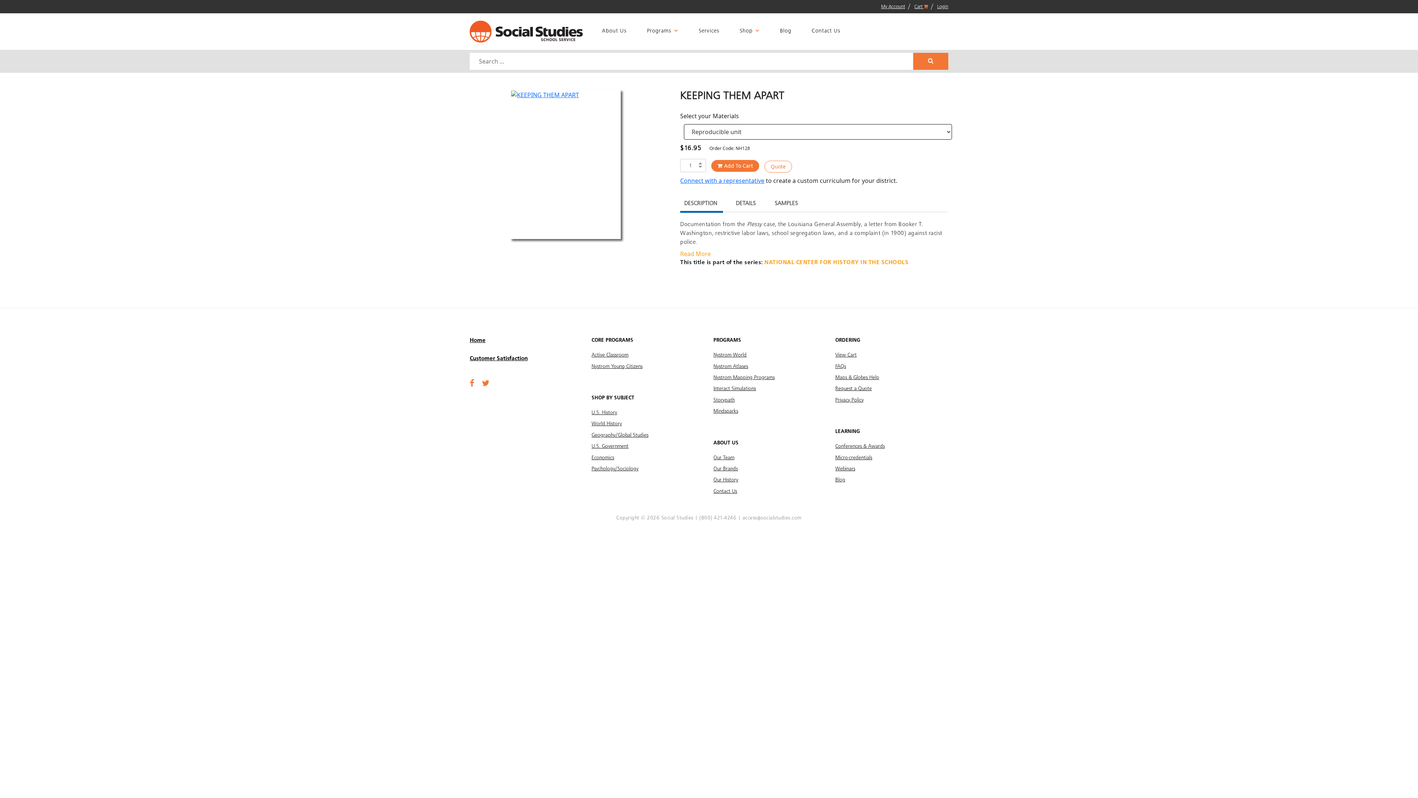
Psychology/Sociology (615, 468)
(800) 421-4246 (717, 518)
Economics (603, 457)
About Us (614, 31)
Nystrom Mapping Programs (744, 377)
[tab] (700, 204)
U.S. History (604, 412)
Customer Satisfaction (499, 359)
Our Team (723, 457)
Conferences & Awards (860, 446)
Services (709, 31)
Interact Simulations (734, 388)
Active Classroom (610, 355)
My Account (893, 6)
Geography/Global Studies (620, 435)
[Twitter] (485, 384)
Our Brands (725, 468)
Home (478, 341)
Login (942, 6)
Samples (786, 204)
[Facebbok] (472, 384)
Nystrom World (730, 355)
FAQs (840, 366)
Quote (778, 166)
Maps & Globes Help (857, 377)
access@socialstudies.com (772, 518)
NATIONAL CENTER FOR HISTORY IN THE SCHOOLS (836, 263)
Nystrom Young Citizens (617, 366)
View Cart (846, 355)
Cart (919, 6)
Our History (725, 479)
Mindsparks (725, 411)
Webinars (845, 468)
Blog (785, 31)
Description (700, 204)
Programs (659, 31)
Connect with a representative (722, 181)
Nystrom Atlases (730, 366)
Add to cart (738, 165)
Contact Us (826, 31)
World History (607, 423)
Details (746, 204)
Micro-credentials (853, 457)
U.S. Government (610, 446)
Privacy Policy (849, 400)
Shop (746, 31)
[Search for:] (692, 61)
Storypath (724, 400)
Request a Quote (853, 388)
